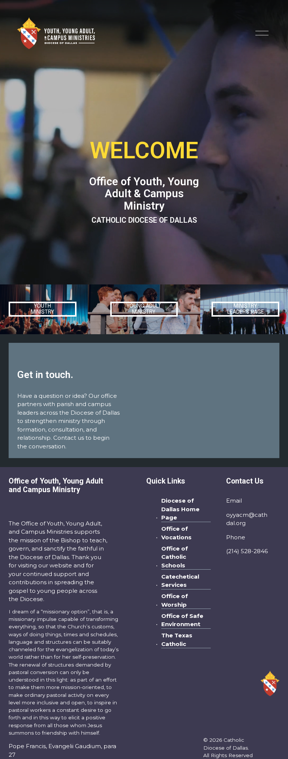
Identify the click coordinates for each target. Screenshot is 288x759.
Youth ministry (42, 309)
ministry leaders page (245, 309)
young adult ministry (143, 309)
